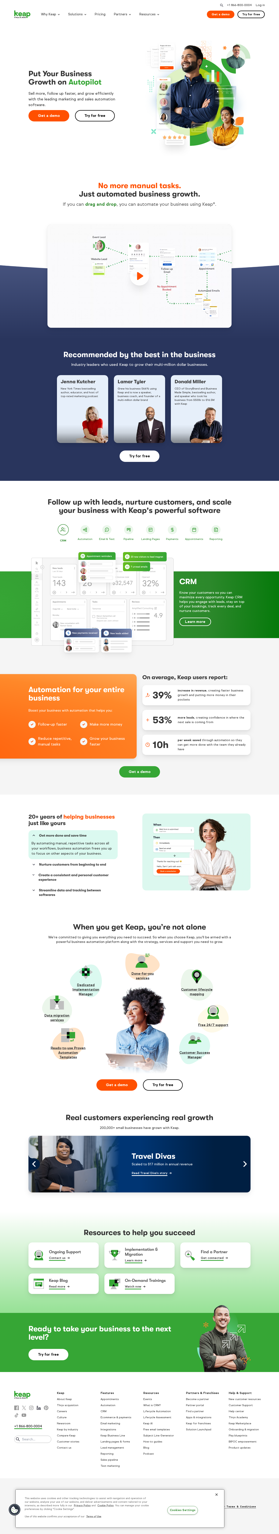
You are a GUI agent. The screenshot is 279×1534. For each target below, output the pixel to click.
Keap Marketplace (240, 1423)
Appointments (110, 1399)
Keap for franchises (198, 1423)
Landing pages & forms (115, 1441)
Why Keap (48, 14)
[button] (15, 1510)
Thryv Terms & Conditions (236, 1506)
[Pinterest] (46, 1408)
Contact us (57, 1258)
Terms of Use (93, 1516)
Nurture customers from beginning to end (72, 864)
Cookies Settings (182, 1510)
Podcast (148, 1453)
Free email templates (156, 1429)
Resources (147, 14)
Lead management (112, 1447)
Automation (108, 1405)
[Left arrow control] (34, 1164)
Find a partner (195, 1411)
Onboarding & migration (244, 1429)
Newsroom (63, 1423)
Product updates (240, 1447)
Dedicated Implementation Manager (86, 989)
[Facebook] (16, 1408)
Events (147, 1399)
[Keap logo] (22, 14)
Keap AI (148, 1423)
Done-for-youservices (143, 976)
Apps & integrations (198, 1417)
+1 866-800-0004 (28, 1426)
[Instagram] (31, 1408)
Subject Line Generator (158, 1435)
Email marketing (110, 1423)
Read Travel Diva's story (149, 1173)
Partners (120, 14)
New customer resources (245, 1399)
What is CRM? (152, 1405)
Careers (62, 1411)
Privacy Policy (82, 1505)
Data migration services (56, 1017)
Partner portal (195, 1405)
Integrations (108, 1429)
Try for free (251, 14)
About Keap (64, 1399)
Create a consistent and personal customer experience (74, 877)
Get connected (212, 1258)
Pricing (100, 14)
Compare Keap (66, 1435)
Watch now (133, 1286)
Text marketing (110, 1466)
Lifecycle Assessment (157, 1417)
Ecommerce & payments (116, 1417)
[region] (120, 1508)
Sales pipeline (109, 1459)
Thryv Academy (238, 1417)
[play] (139, 276)
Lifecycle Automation (157, 1411)
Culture (62, 1417)
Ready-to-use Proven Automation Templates (68, 1052)
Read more (57, 1286)
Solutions (75, 14)
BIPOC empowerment (243, 1441)
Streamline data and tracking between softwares (70, 892)
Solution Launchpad (198, 1429)
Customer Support (241, 1405)
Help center (236, 1411)
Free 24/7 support (213, 1025)
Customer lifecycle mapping (197, 991)
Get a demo (221, 14)
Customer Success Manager (194, 1055)
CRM (103, 1411)
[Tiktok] (16, 1415)
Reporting (107, 1453)
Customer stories (68, 1441)
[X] (24, 1408)
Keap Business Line (113, 1435)
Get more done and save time (63, 835)
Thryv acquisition (67, 1405)
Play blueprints (238, 1435)
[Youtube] (24, 1415)
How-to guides (152, 1441)
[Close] (216, 1494)
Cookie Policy (105, 1505)
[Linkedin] (38, 1408)
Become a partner (197, 1399)
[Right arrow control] (245, 1164)
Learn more (195, 622)
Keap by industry (67, 1429)
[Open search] (221, 5)
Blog (146, 1447)
